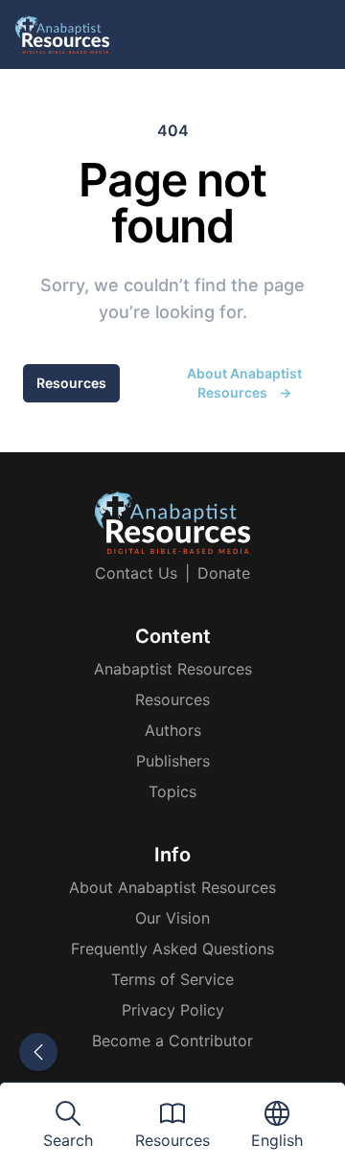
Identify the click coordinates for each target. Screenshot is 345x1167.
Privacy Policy (173, 1009)
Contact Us (136, 573)
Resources (71, 383)
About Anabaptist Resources (244, 382)
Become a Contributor (172, 1040)
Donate (223, 573)
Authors (173, 730)
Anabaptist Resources (173, 668)
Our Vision (172, 917)
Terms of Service (172, 979)
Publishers (173, 760)
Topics (172, 791)
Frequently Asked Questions (172, 948)
